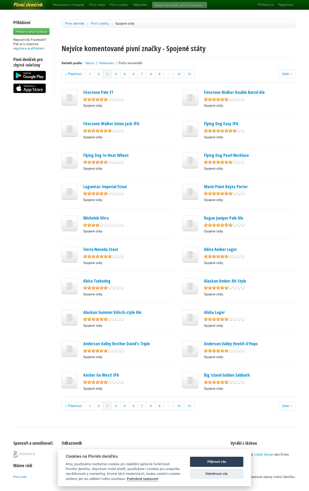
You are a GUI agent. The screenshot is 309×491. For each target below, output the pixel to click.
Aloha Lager (214, 312)
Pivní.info (20, 476)
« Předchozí (73, 73)
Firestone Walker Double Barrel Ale (234, 92)
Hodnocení (106, 63)
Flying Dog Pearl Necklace (226, 155)
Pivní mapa (97, 4)
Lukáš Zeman (264, 454)
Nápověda (140, 4)
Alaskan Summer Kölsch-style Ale (112, 312)
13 (189, 73)
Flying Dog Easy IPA (221, 123)
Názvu (89, 63)
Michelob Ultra (96, 218)
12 (179, 73)
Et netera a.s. (24, 454)
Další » (287, 73)
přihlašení (37, 48)
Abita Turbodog (97, 281)
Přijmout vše (216, 461)
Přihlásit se (266, 4)
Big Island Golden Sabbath (227, 375)
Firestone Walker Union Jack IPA (111, 123)
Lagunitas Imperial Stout (105, 186)
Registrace (285, 4)
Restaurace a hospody (68, 4)
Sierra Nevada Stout (100, 249)
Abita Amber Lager (220, 249)
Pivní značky (119, 4)
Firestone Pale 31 (98, 92)
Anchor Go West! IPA (101, 375)
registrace (20, 48)
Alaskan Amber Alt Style (225, 281)
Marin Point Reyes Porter (226, 186)
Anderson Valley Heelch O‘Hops (231, 343)
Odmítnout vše (216, 474)
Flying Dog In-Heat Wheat (106, 155)
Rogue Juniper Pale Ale (223, 218)
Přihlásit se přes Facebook (31, 31)
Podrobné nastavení (142, 479)
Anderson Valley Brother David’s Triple (116, 343)
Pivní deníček (22, 3)
